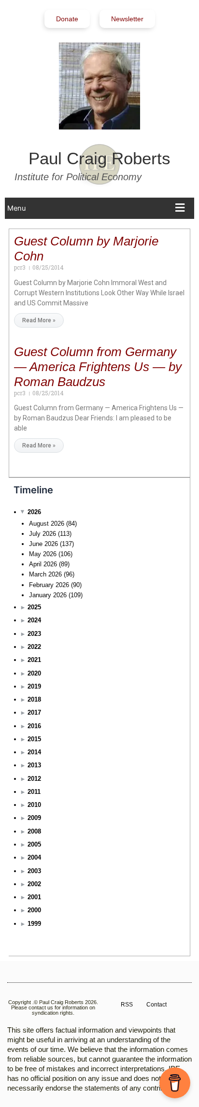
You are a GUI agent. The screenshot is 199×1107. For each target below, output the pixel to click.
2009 (34, 817)
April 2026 (43, 564)
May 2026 (43, 554)
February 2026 (49, 585)
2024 (34, 620)
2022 (34, 646)
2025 (34, 607)
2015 (34, 739)
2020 (34, 673)
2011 (34, 791)
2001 (34, 897)
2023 (34, 633)
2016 (34, 726)
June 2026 (43, 543)
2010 (34, 804)
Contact (156, 1004)
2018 (34, 699)
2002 (34, 884)
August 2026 (46, 523)
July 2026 (42, 533)
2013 (34, 765)
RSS (127, 1004)
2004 (34, 857)
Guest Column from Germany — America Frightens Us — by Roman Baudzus (98, 367)
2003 (34, 871)
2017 (34, 712)
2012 (34, 778)
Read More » (39, 320)
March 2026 (45, 574)
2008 (34, 831)
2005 (34, 844)
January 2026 (48, 595)
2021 (34, 659)
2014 (34, 752)
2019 (34, 686)
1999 (34, 923)
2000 (34, 910)
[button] (98, 208)
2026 (34, 512)
